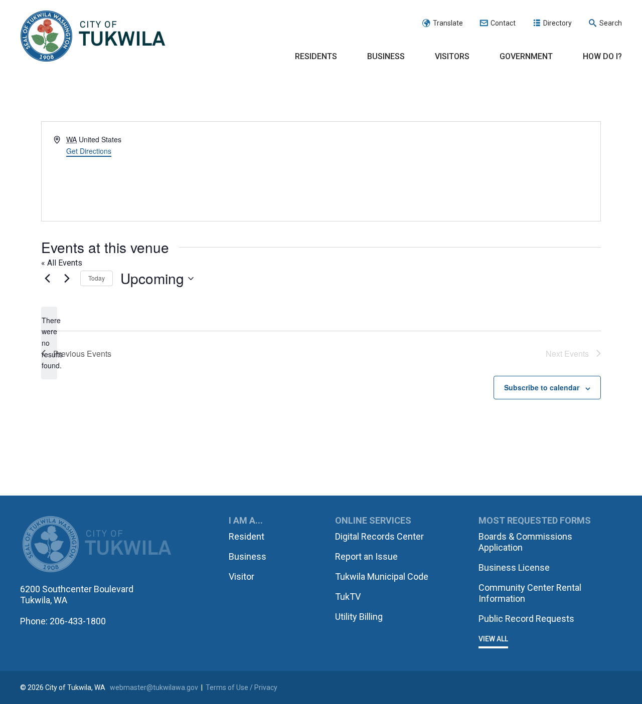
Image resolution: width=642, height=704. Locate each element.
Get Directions (88, 151)
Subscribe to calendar (541, 387)
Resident (246, 536)
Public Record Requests (526, 618)
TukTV (348, 596)
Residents (316, 56)
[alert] (49, 343)
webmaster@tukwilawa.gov (154, 687)
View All (493, 639)
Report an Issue (366, 556)
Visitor (241, 576)
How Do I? (602, 56)
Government (526, 56)
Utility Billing (359, 616)
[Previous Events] (47, 279)
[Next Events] (67, 279)
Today (96, 278)
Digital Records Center (379, 536)
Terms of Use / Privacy (241, 687)
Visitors (452, 56)
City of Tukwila (93, 36)
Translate (448, 23)
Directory (557, 23)
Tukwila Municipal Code (381, 576)
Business (386, 56)
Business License (514, 567)
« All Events (61, 263)
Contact (503, 23)
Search (610, 23)
